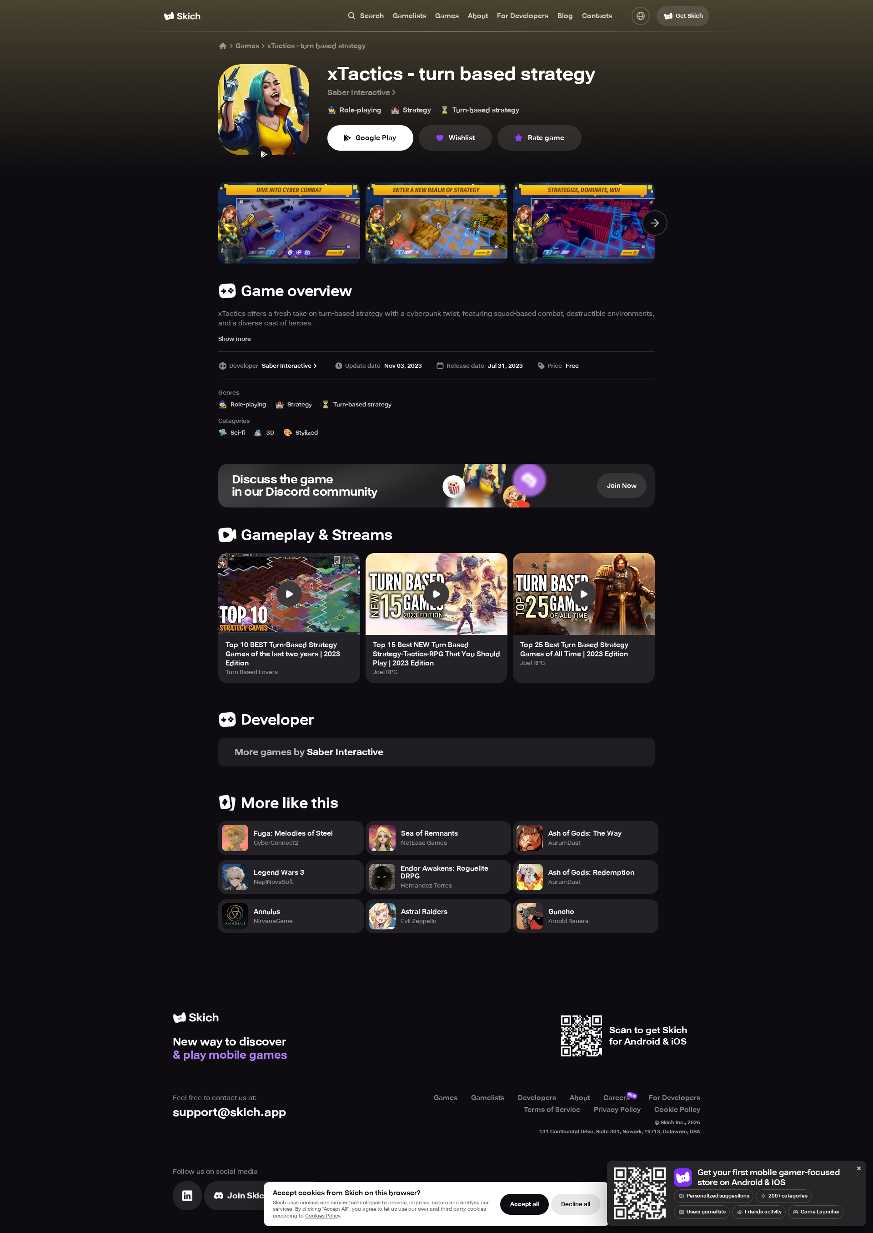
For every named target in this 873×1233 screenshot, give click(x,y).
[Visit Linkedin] (187, 1195)
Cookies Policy (322, 1216)
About (478, 16)
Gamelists (409, 16)
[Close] (859, 1168)
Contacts (597, 16)
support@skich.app (229, 1112)
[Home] (182, 16)
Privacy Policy (617, 1110)
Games (447, 16)
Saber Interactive (358, 92)
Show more (234, 338)
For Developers (522, 16)
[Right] (654, 223)
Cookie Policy (677, 1110)
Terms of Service (552, 1110)
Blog (565, 16)
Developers (537, 1098)
